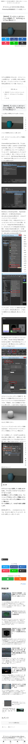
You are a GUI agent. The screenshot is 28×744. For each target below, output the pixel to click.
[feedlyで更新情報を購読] (8, 578)
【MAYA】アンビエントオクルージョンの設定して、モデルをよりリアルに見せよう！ (14, 94)
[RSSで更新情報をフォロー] (20, 578)
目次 (12, 89)
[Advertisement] (14, 62)
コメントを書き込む (14, 722)
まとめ (7, 98)
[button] (25, 367)
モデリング (5, 559)
